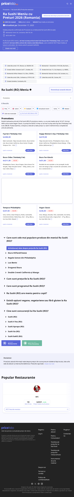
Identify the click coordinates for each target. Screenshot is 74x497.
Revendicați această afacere (61, 90)
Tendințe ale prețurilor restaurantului (56, 452)
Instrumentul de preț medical (55, 461)
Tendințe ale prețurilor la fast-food (55, 444)
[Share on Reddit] (39, 484)
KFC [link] (37, 397)
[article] (37, 398)
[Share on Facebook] (32, 484)
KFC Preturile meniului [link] (13, 409)
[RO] (8, 3)
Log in (40, 434)
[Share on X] (35, 484)
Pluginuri (67, 430)
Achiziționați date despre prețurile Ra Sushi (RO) (56, 15)
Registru (41, 430)
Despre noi (42, 467)
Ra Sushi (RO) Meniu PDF (29, 113)
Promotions (6, 98)
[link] (37, 388)
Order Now (29, 150)
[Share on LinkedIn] (42, 484)
